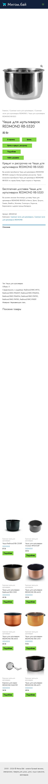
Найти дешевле (13, 157)
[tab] (24, 227)
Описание (6, 227)
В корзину (11, 139)
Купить (29, 139)
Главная (5, 111)
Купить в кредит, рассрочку (17, 145)
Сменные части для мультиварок (21, 111)
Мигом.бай (17, 4)
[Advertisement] (24, 35)
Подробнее (11, 151)
